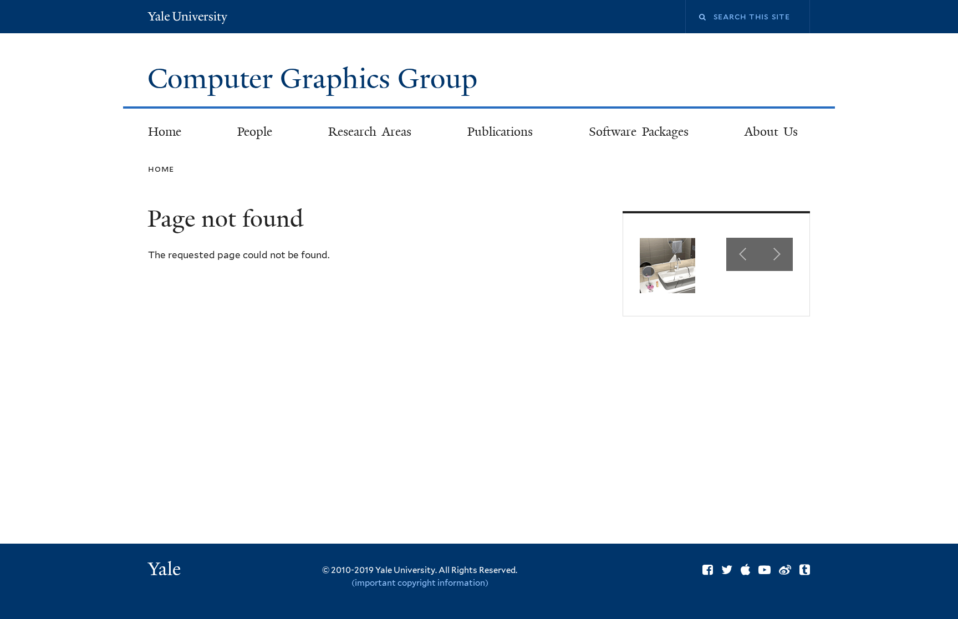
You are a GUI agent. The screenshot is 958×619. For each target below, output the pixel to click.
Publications (500, 132)
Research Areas (369, 132)
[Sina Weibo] (785, 570)
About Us (771, 132)
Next (776, 254)
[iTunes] (745, 570)
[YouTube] (764, 570)
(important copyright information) (419, 583)
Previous (743, 254)
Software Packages (639, 132)
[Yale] (166, 570)
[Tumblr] (804, 570)
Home (164, 132)
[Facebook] (707, 570)
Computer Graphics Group (316, 78)
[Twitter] (726, 570)
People (254, 132)
